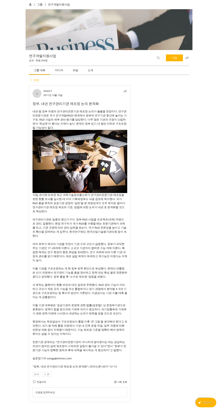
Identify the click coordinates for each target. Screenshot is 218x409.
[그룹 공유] (187, 58)
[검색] (158, 57)
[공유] (125, 91)
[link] (39, 70)
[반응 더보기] (46, 374)
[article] (80, 243)
